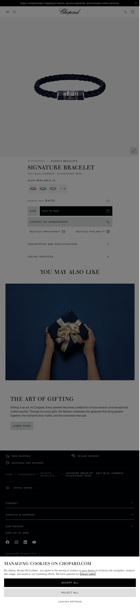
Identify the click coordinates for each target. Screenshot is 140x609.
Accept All (70, 582)
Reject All (70, 592)
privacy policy (88, 574)
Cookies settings (70, 601)
